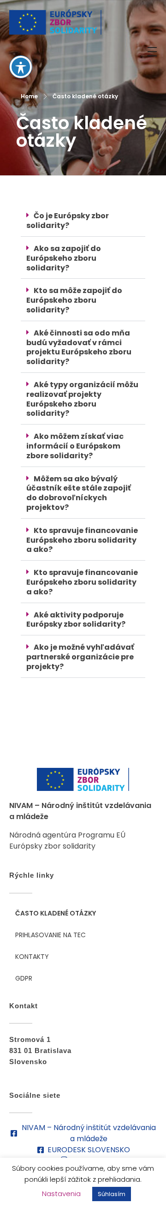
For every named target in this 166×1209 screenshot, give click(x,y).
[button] (83, 221)
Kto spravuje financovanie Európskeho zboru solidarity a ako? (82, 540)
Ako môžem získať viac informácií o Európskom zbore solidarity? (75, 446)
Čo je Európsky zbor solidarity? (67, 220)
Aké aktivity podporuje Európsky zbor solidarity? (75, 620)
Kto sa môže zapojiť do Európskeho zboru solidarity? (74, 300)
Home (29, 96)
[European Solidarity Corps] (55, 22)
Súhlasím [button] (111, 1194)
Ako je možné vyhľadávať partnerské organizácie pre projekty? (80, 657)
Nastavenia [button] (61, 1193)
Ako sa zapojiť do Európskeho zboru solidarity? (63, 258)
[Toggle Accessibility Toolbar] (21, 67)
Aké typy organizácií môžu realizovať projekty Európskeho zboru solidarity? (82, 399)
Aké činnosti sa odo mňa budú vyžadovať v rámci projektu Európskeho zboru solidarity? (78, 347)
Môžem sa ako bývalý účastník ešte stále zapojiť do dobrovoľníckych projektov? (78, 493)
